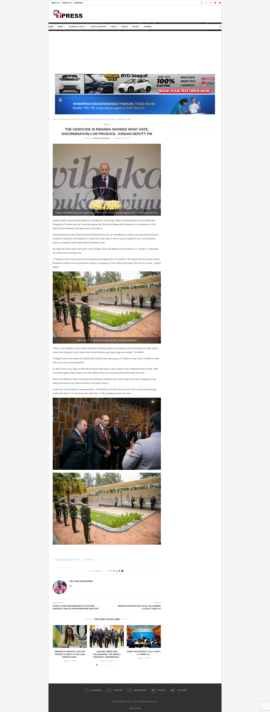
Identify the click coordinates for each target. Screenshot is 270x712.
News (60, 27)
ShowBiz (148, 27)
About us (55, 3)
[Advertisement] (135, 52)
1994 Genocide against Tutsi (66, 560)
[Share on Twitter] (116, 571)
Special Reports (98, 27)
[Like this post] (111, 571)
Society (136, 27)
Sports (124, 27)
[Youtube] (219, 3)
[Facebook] (201, 3)
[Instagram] (210, 3)
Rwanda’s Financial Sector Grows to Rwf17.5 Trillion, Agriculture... (70, 654)
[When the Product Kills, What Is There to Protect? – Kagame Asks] (144, 636)
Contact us (67, 3)
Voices (114, 27)
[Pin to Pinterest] (119, 571)
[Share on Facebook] (113, 571)
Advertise (78, 3)
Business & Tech (76, 27)
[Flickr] (215, 3)
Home (51, 27)
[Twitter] (206, 3)
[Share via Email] (122, 571)
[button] (56, 645)
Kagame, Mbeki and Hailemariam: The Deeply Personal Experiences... (107, 654)
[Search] (220, 27)
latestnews (88, 560)
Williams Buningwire (101, 138)
